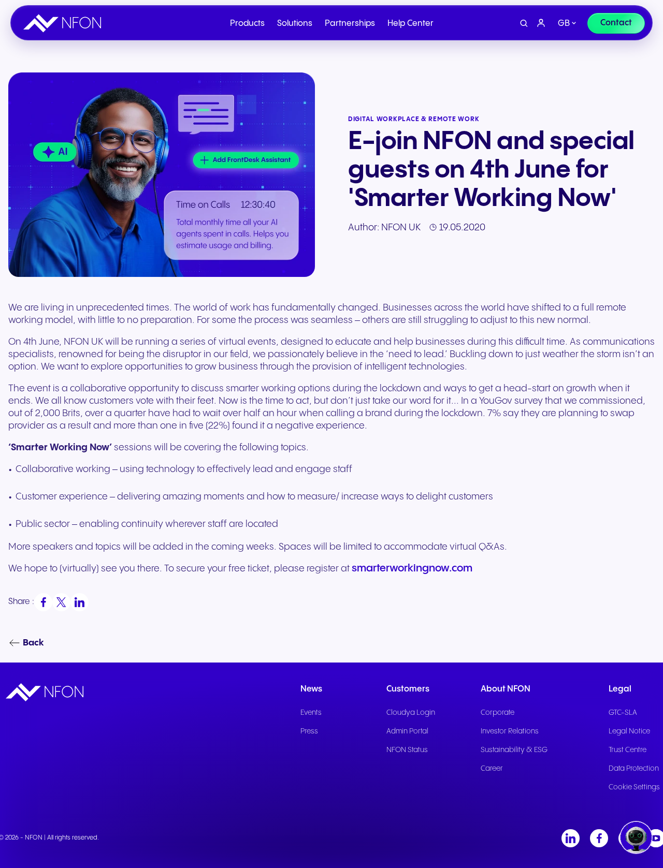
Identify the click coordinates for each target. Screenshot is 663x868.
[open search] (524, 23)
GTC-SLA (623, 712)
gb (564, 23)
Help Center (410, 23)
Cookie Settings (634, 787)
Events (311, 712)
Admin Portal (407, 731)
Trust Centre (627, 750)
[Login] (541, 23)
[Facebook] (599, 838)
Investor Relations (510, 731)
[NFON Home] (64, 23)
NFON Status (407, 750)
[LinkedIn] (570, 838)
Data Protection (634, 768)
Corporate (497, 712)
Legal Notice (629, 731)
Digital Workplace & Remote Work (413, 119)
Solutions (294, 23)
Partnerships (350, 23)
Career (492, 768)
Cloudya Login (410, 712)
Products (247, 23)
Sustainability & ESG (514, 750)
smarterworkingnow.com (412, 568)
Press (309, 731)
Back (33, 643)
